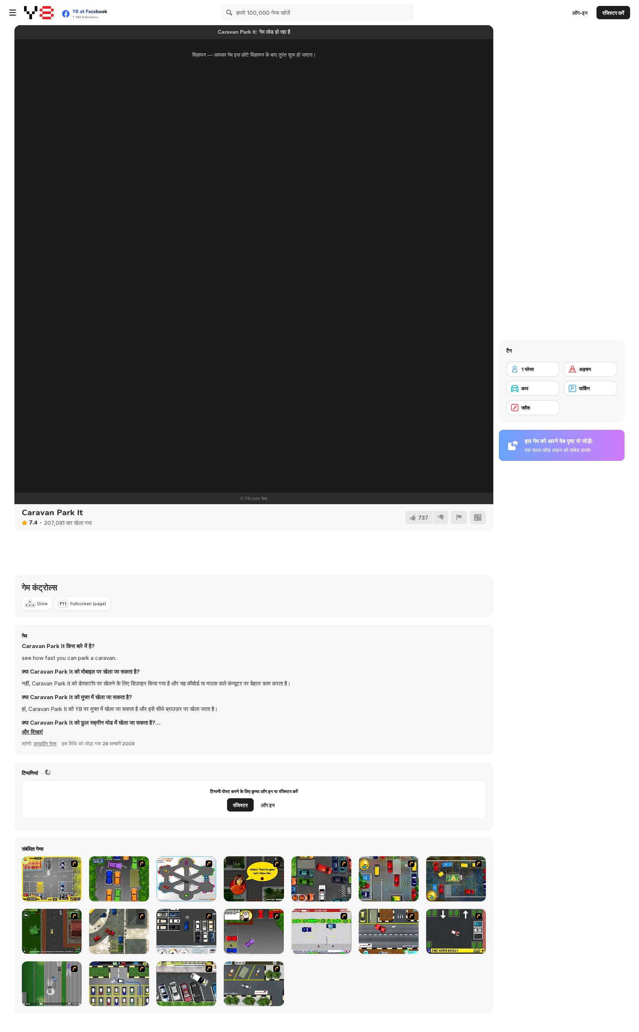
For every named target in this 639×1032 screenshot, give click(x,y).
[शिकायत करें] (459, 517)
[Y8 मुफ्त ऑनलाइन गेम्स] (39, 12)
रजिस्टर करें (613, 13)
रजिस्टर (240, 805)
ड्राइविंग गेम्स (45, 743)
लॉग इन (268, 805)
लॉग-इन (580, 13)
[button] (32, 732)
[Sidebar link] (12, 12)
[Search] (230, 12)
